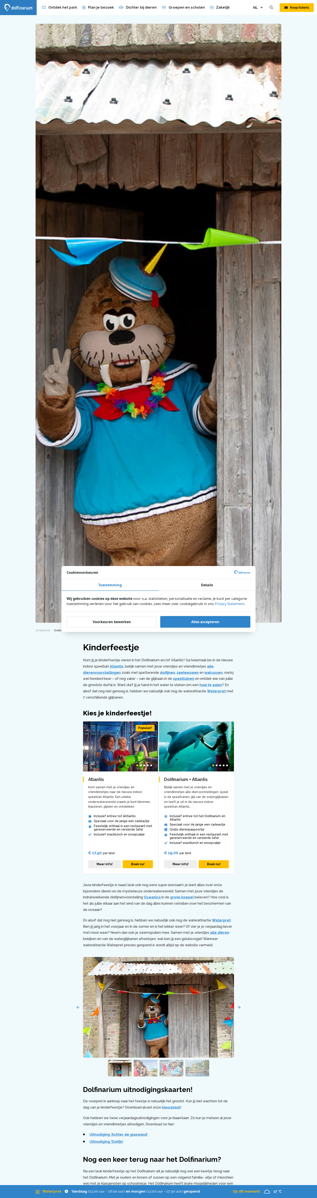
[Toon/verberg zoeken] (271, 7)
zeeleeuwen (188, 673)
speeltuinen (183, 679)
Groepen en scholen (187, 7)
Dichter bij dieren (141, 7)
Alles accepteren (205, 621)
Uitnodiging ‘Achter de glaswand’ (118, 1134)
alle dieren (219, 933)
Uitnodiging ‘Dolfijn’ (106, 1142)
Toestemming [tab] (110, 585)
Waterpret (216, 691)
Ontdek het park (62, 7)
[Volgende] (239, 1007)
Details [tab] (207, 585)
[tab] (137, 765)
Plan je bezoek (101, 7)
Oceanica (152, 897)
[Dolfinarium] (18, 7)
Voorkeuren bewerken (112, 621)
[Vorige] (78, 1007)
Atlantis (116, 666)
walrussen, (213, 673)
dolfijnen (167, 673)
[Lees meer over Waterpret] (118, 1191)
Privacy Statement (229, 603)
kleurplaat (171, 1107)
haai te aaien (210, 685)
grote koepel (182, 897)
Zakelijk (223, 7)
